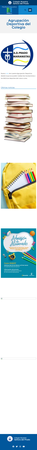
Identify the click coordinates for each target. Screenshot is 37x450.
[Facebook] (13, 446)
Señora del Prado (21, 3)
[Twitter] (16, 446)
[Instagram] (20, 446)
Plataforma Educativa (9, 7)
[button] (30, 10)
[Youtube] (23, 446)
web (7, 73)
